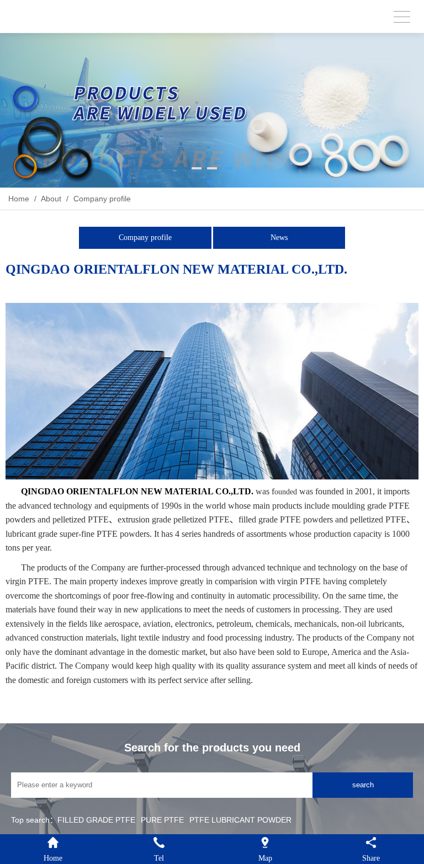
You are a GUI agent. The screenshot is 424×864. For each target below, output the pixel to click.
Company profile (101, 198)
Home (18, 198)
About (51, 198)
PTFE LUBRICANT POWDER (240, 819)
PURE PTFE (162, 819)
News (279, 237)
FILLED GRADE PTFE (96, 819)
